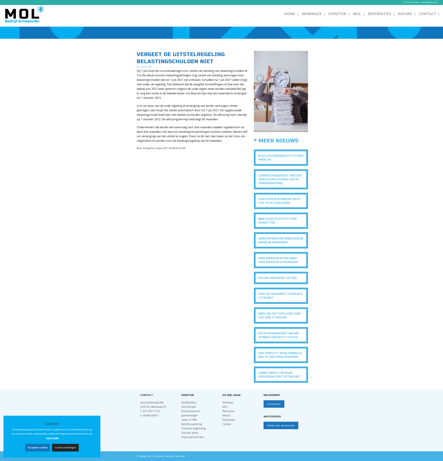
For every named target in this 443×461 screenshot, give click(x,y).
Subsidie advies (190, 432)
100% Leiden (180, 456)
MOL (225, 406)
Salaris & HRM (189, 419)
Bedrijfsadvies (189, 402)
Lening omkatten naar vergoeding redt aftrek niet (279, 374)
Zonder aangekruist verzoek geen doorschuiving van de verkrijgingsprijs (279, 179)
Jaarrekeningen (189, 415)
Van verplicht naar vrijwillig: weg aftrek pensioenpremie (280, 355)
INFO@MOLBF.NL (430, 2)
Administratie (188, 406)
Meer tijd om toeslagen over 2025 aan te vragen (279, 315)
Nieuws (226, 415)
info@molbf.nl (150, 415)
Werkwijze (227, 402)
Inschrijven (274, 404)
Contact (226, 424)
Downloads (228, 419)
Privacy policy (158, 456)
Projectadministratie (192, 437)
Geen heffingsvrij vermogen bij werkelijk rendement (280, 240)
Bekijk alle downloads (281, 425)
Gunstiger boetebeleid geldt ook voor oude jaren (279, 201)
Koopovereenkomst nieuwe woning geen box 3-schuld (278, 335)
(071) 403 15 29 (411, 2)
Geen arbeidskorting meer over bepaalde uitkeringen (278, 260)
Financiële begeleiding (193, 428)
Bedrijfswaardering (191, 424)
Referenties (228, 411)
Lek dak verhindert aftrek (277, 278)
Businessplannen (190, 411)
